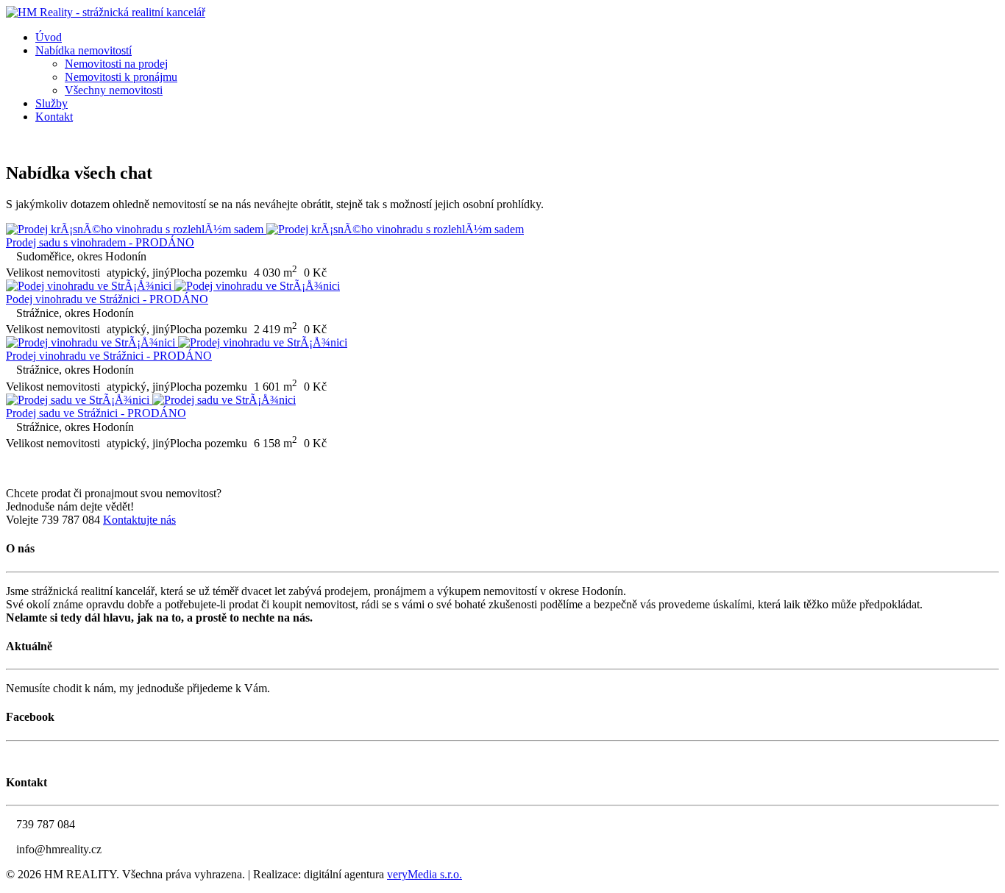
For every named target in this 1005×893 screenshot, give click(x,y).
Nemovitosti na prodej (116, 63)
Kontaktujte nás (139, 519)
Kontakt (54, 116)
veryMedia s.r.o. (424, 874)
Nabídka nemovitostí (83, 50)
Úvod (48, 37)
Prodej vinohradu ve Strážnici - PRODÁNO (109, 355)
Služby (51, 103)
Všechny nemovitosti (114, 90)
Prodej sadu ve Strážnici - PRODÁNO (96, 413)
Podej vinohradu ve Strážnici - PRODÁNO (107, 299)
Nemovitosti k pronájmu (121, 77)
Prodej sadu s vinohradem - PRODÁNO (100, 242)
